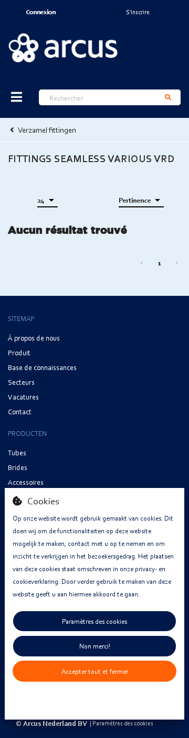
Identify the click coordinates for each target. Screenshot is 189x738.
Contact (20, 411)
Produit (19, 352)
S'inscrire (138, 12)
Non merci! (94, 646)
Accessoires (26, 481)
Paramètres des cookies (94, 621)
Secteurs (21, 381)
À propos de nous (34, 337)
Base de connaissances (42, 367)
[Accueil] (63, 47)
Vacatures (23, 396)
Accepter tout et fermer (94, 671)
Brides (17, 467)
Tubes (17, 452)
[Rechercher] (168, 97)
